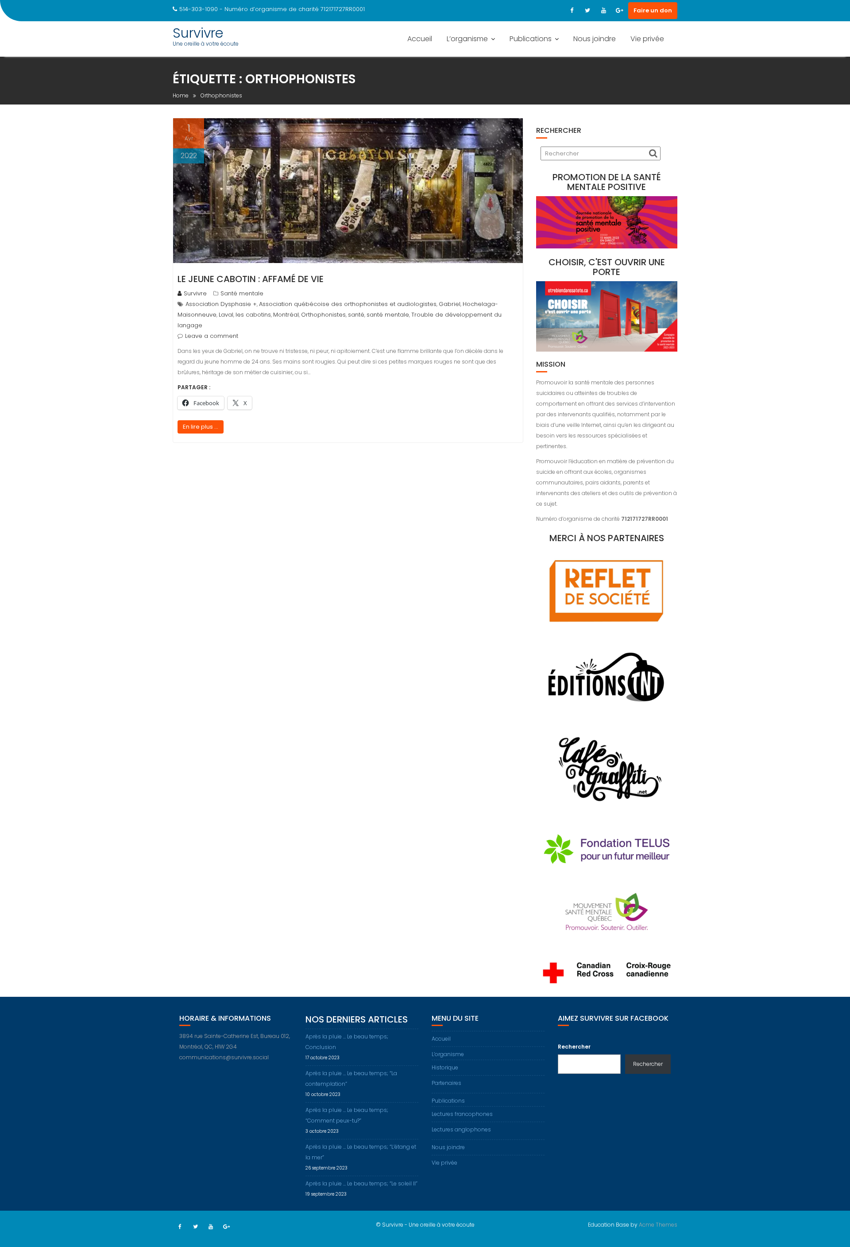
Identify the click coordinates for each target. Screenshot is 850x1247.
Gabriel (449, 304)
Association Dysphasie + (221, 304)
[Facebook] (571, 11)
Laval (226, 314)
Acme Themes (658, 1224)
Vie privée (647, 39)
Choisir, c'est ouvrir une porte (607, 267)
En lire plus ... (200, 426)
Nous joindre (594, 39)
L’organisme (467, 39)
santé (356, 314)
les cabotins (253, 314)
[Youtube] (603, 11)
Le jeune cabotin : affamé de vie (251, 279)
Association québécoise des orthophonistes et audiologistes (348, 304)
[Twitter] (587, 11)
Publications (531, 39)
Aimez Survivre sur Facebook (613, 1018)
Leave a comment (211, 336)
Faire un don (653, 10)
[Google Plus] (619, 11)
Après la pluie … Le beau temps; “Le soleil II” (361, 1183)
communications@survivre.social (224, 1057)
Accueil (419, 39)
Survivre (198, 33)
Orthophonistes (323, 314)
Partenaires (446, 1083)
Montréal (286, 314)
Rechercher (574, 1046)
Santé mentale (241, 293)
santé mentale (388, 314)
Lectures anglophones (461, 1129)
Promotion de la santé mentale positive (606, 182)
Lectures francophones (462, 1114)
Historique (445, 1067)
